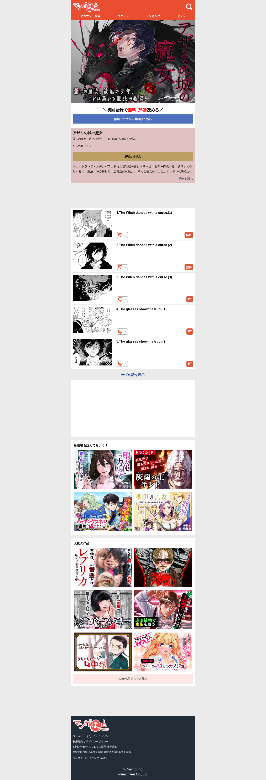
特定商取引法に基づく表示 (88, 751)
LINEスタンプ (91, 758)
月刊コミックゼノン (97, 736)
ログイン (123, 16)
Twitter (103, 758)
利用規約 (78, 741)
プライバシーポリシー (96, 741)
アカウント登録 (90, 16)
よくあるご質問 (97, 746)
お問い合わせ (80, 746)
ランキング (153, 16)
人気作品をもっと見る (133, 678)
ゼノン (181, 16)
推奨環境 (112, 746)
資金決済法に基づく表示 (117, 751)
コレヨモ (78, 758)
